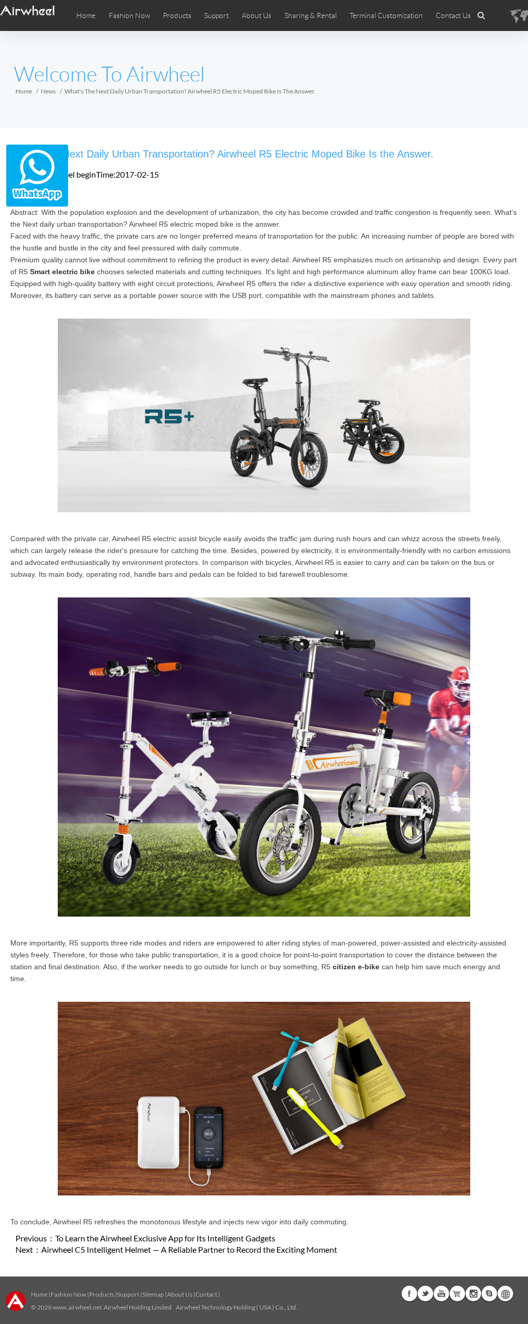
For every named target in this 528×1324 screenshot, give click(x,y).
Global (505, 1293)
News (48, 91)
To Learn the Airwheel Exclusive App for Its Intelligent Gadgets (165, 1238)
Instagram (473, 1293)
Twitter (425, 1293)
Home (85, 15)
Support (216, 15)
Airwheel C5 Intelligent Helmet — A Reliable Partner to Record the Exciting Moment (189, 1249)
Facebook (409, 1293)
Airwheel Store (457, 1293)
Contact (206, 1294)
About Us (179, 1294)
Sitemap (153, 1294)
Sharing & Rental (311, 15)
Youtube (441, 1293)
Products (177, 15)
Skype (489, 1293)
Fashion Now (68, 1294)
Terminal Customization (386, 15)
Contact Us (453, 15)
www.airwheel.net (77, 1307)
